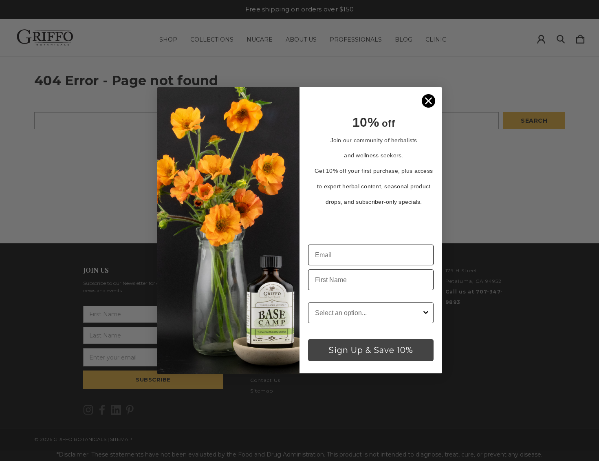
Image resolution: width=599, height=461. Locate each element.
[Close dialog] (428, 101)
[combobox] (368, 313)
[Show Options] (426, 313)
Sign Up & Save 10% (370, 350)
